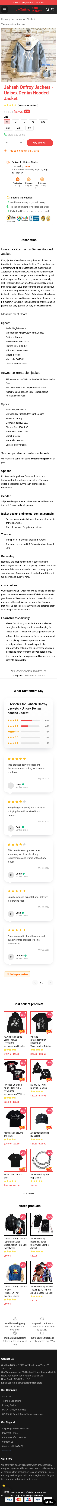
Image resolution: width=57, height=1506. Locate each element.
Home (4, 19)
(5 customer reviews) (28, 105)
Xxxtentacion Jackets (13, 24)
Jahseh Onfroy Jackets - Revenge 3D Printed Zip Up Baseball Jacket (41, 1289)
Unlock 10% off (6, 1492)
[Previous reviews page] (35, 982)
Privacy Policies (9, 1405)
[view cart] (52, 9)
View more (28, 1193)
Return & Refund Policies (14, 1437)
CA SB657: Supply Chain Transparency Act (23, 1414)
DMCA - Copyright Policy (14, 1409)
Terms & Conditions (11, 1401)
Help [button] (51, 1502)
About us (6, 1396)
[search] (47, 9)
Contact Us (7, 1442)
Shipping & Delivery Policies (15, 1428)
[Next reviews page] (50, 982)
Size (6, 117)
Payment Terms (10, 1433)
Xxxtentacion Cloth (22, 19)
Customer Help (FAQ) (12, 1446)
